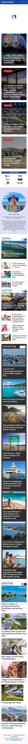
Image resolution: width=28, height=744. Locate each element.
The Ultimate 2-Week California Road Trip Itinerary (12, 455)
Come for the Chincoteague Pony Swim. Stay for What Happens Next (13, 372)
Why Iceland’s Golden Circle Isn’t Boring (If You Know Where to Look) (14, 427)
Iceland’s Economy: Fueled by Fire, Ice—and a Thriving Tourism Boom (13, 725)
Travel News (7, 36)
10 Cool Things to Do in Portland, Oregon (18, 284)
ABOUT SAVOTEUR (14, 214)
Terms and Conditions (18, 735)
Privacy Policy (7, 735)
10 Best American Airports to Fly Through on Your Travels (18, 328)
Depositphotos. (16, 740)
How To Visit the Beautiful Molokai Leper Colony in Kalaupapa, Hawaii (14, 544)
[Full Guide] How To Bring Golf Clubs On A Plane (13, 307)
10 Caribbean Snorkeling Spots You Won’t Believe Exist (18, 274)
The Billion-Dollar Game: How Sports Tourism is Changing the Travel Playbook (14, 127)
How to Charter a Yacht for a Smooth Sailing (14, 400)
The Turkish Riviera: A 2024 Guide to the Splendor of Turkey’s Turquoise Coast (12, 515)
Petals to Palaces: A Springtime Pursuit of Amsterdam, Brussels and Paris (11, 607)
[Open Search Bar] (22, 2)
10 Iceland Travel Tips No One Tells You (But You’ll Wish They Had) (13, 633)
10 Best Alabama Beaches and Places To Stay (13, 255)
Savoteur (7, 2)
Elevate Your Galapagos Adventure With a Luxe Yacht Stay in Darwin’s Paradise (12, 484)
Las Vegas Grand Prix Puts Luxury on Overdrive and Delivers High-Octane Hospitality (14, 59)
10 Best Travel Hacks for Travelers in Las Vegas (19, 337)
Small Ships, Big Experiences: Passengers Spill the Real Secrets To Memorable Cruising (13, 573)
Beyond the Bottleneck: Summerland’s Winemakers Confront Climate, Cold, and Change (13, 161)
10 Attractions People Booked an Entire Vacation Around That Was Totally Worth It (18, 318)
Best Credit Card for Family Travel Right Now (12, 658)
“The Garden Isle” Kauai (11, 703)
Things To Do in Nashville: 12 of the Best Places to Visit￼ (13, 681)
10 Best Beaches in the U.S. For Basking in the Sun (19, 265)
